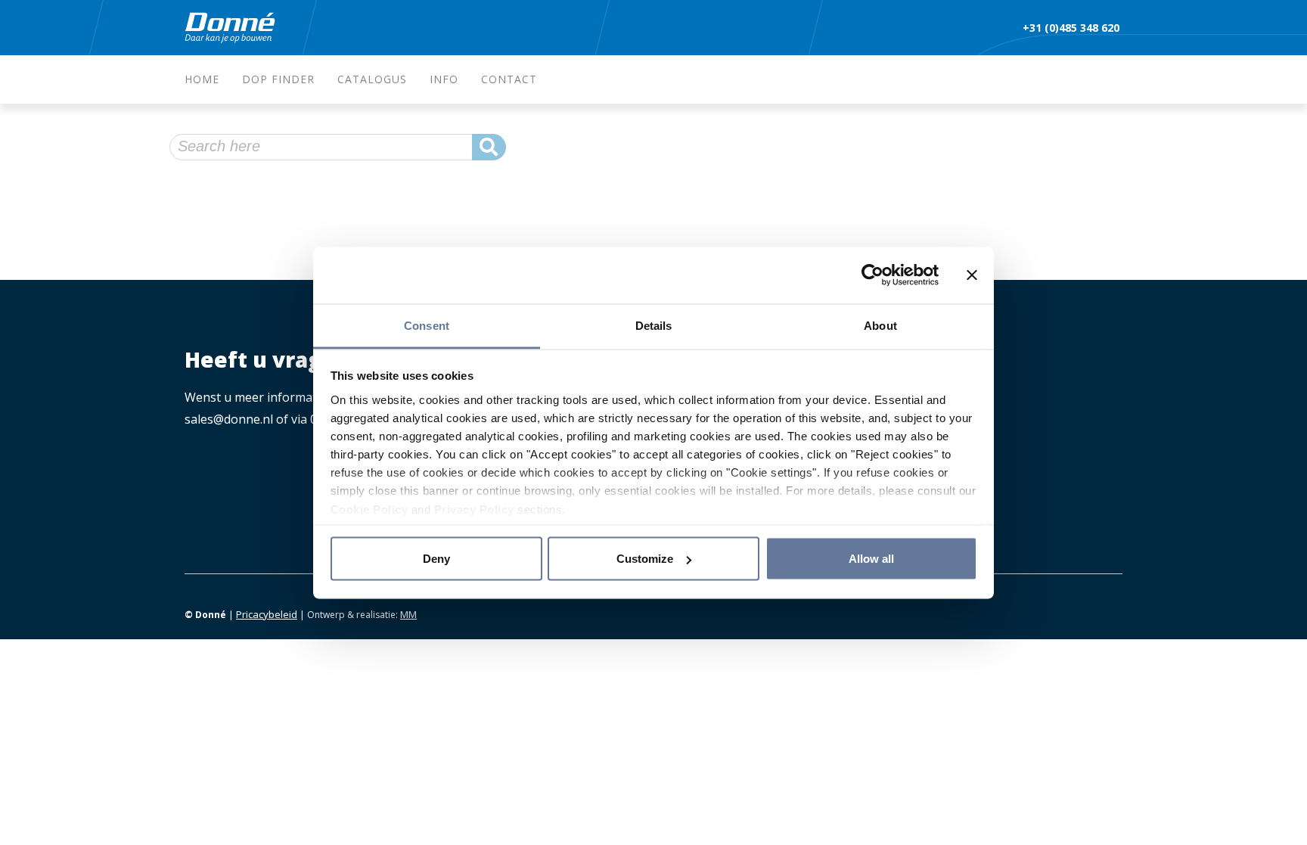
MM (408, 614)
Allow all (871, 558)
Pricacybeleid (266, 614)
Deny (436, 558)
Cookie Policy (369, 508)
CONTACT (509, 79)
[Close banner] (972, 275)
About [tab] (880, 324)
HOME (202, 79)
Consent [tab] (426, 324)
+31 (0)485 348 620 (1072, 27)
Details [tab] (653, 324)
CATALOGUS (372, 79)
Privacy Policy (474, 508)
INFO (444, 79)
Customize (644, 558)
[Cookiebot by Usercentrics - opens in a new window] (872, 275)
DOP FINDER (278, 79)
